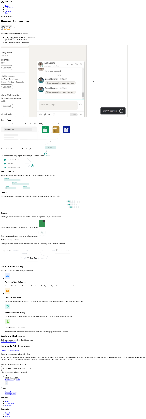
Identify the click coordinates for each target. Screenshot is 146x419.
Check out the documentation (10, 350)
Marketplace (9, 7)
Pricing (7, 6)
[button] (73, 353)
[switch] (6, 383)
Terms (18, 380)
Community (8, 11)
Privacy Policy (9, 380)
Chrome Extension (10, 392)
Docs (6, 9)
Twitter (7, 415)
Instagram (8, 416)
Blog (6, 13)
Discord (7, 413)
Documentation (9, 403)
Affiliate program (10, 394)
